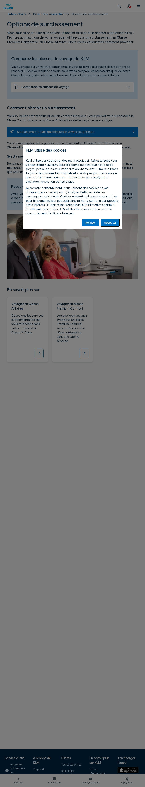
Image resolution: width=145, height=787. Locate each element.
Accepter (110, 222)
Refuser (90, 222)
